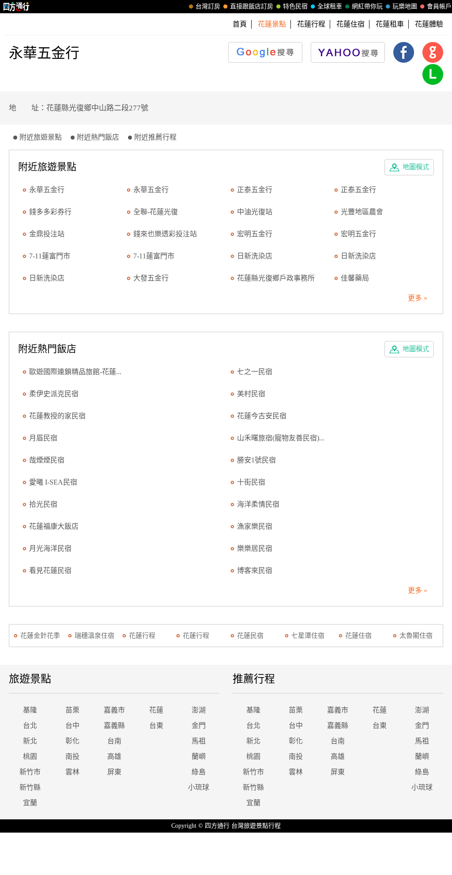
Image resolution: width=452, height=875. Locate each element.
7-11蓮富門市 (49, 256)
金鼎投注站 (46, 234)
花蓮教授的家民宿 (57, 416)
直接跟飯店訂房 (251, 6)
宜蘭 (30, 803)
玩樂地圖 (404, 6)
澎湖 (199, 710)
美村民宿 (251, 394)
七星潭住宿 (307, 635)
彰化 (72, 741)
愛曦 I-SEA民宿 (53, 482)
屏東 (114, 772)
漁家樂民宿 (254, 526)
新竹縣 (30, 787)
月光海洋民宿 (50, 548)
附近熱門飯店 (98, 137)
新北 (30, 741)
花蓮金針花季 (40, 635)
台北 (30, 725)
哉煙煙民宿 (46, 460)
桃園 (30, 756)
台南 (114, 741)
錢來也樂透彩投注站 (165, 234)
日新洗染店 (254, 256)
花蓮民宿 (250, 635)
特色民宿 (295, 6)
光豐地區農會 (362, 212)
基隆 (30, 710)
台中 (72, 725)
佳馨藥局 (355, 278)
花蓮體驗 (429, 24)
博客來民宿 (254, 570)
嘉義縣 (114, 725)
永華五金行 (46, 189)
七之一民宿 (254, 371)
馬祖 (199, 741)
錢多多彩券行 (50, 212)
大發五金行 (151, 278)
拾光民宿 (43, 504)
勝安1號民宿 (256, 460)
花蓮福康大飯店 (54, 526)
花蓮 (156, 710)
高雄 (114, 756)
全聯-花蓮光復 (155, 212)
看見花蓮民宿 (50, 570)
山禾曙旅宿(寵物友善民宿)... (280, 438)
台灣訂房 (208, 6)
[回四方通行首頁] (16, 6)
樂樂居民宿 (254, 548)
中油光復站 (254, 212)
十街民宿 (251, 482)
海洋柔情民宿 (258, 504)
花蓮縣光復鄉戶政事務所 (276, 278)
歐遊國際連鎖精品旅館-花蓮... (75, 371)
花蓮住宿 (350, 24)
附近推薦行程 (155, 137)
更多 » (417, 298)
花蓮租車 (390, 24)
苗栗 (72, 710)
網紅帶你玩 (367, 6)
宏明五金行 (254, 234)
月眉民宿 (43, 438)
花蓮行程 (311, 24)
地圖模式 (416, 166)
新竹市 (30, 772)
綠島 (199, 772)
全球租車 (329, 6)
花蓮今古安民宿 (261, 416)
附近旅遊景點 (40, 137)
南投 (72, 756)
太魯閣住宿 (416, 635)
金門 (199, 725)
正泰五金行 (254, 189)
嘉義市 (114, 710)
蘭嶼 (199, 756)
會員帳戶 (439, 6)
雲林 (72, 772)
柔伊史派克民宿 (54, 394)
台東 (156, 725)
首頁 (240, 24)
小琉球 (198, 787)
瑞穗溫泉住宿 (94, 635)
